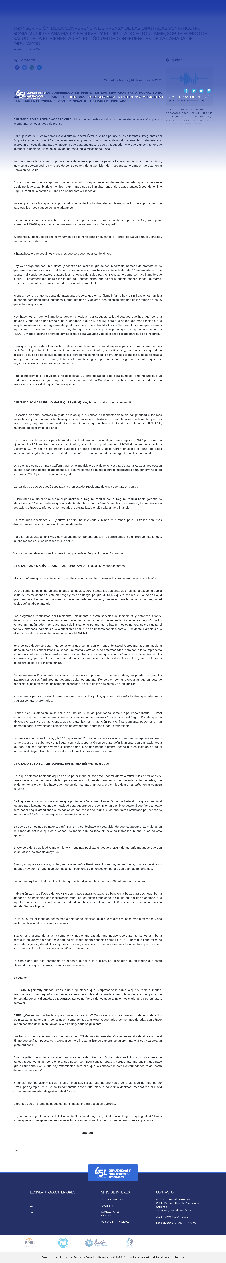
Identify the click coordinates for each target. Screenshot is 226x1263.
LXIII (32, 1205)
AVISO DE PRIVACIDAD (115, 1221)
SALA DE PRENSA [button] (127, 97)
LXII (32, 1211)
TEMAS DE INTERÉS (194, 97)
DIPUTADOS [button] (95, 97)
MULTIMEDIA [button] (160, 97)
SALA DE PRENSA (112, 1199)
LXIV (32, 1199)
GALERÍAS (107, 1205)
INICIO (75, 97)
